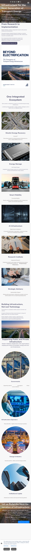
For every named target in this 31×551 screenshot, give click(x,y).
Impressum (6, 545)
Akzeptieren (6, 549)
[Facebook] (10, 1)
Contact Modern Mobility (24, 522)
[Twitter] (16, 1)
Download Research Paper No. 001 (9, 43)
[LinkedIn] (14, 1)
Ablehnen (14, 549)
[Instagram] (12, 1)
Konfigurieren (13, 545)
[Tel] (20, 1)
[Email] (18, 1)
